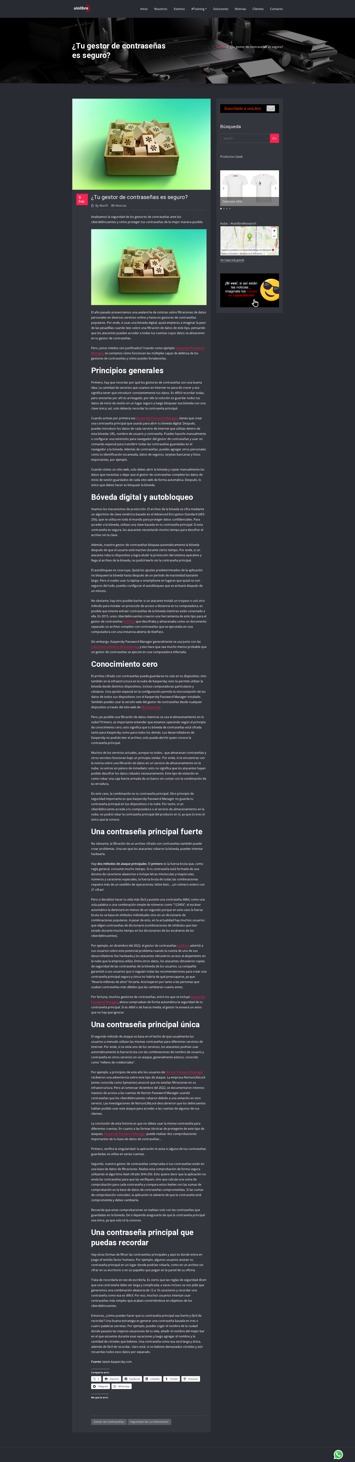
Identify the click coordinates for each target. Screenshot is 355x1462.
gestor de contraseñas (109, 1421)
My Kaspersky (150, 707)
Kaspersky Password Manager (157, 418)
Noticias (240, 9)
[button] (149, 267)
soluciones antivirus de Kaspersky (114, 647)
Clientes (258, 9)
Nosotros (160, 9)
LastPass (183, 946)
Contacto (276, 9)
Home (221, 47)
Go (274, 138)
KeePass (129, 621)
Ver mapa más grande (232, 260)
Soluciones (220, 9)
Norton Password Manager (184, 1072)
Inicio (144, 9)
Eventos (179, 9)
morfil (101, 205)
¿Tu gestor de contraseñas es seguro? (256, 47)
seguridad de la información (149, 1421)
